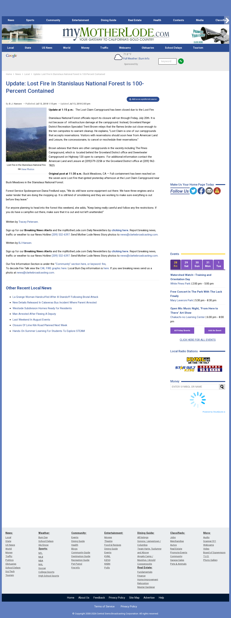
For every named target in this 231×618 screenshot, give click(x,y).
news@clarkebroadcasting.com (139, 234)
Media (200, 20)
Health (157, 20)
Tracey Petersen (28, 221)
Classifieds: (177, 533)
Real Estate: (144, 567)
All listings (142, 537)
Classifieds (222, 20)
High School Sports (48, 575)
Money (85, 47)
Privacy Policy (117, 597)
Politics (9, 560)
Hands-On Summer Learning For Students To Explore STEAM (49, 331)
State (28, 47)
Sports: (43, 548)
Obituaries (148, 47)
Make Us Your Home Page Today (192, 184)
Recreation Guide (80, 560)
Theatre (108, 541)
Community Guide (80, 552)
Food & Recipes (112, 545)
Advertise (149, 597)
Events (74, 537)
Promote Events (178, 552)
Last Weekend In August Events (31, 319)
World (66, 47)
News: (9, 533)
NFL (40, 553)
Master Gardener (146, 587)
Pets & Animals (178, 564)
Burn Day (43, 537)
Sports (30, 20)
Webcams (125, 47)
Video (206, 548)
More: (207, 533)
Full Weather (130, 58)
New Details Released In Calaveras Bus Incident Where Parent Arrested (55, 302)
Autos (173, 545)
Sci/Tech (10, 571)
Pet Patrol (76, 564)
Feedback (99, 597)
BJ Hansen (25, 242)
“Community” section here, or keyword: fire (80, 264)
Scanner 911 (209, 541)
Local (10, 47)
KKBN (107, 564)
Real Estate (134, 20)
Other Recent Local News (29, 288)
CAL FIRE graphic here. (53, 268)
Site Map (134, 597)
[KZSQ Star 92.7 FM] (184, 368)
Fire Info (75, 567)
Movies (108, 537)
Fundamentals (144, 572)
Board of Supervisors (214, 552)
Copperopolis (144, 564)
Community (53, 20)
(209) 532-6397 (61, 234)
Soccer (42, 568)
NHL (40, 564)
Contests (178, 20)
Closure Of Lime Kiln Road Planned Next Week (40, 325)
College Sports (46, 572)
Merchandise (177, 541)
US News (47, 47)
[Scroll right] (226, 20)
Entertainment (80, 20)
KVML (107, 556)
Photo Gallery (210, 560)
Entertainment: (113, 533)
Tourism (198, 47)
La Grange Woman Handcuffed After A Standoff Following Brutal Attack (55, 297)
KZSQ (107, 560)
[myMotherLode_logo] (116, 34)
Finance (141, 575)
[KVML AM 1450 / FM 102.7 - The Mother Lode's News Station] (198, 359)
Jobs (173, 537)
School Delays (173, 47)
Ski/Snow (43, 545)
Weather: (44, 533)
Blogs (74, 548)
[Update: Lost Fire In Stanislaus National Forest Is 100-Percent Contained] (26, 160)
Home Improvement (147, 579)
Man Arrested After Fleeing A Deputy (34, 313)
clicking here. (120, 230)
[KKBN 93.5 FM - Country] (210, 368)
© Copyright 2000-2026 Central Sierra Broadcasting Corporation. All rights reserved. (115, 613)
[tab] (175, 265)
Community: (78, 533)
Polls (107, 567)
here (106, 268)
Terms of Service (104, 606)
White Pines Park (180, 283)
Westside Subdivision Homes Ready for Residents (42, 308)
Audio (206, 537)
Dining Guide (108, 20)
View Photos (27, 169)
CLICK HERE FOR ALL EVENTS (198, 339)
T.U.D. (206, 556)
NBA (40, 560)
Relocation (143, 583)
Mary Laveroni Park (181, 300)
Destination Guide (80, 556)
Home (70, 597)
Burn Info (144, 58)
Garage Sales (177, 560)
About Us (83, 597)
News (11, 20)
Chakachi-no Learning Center (187, 317)
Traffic (104, 47)
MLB (40, 556)
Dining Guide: (145, 533)
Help (161, 597)
